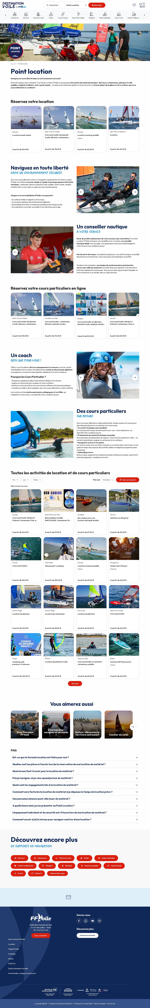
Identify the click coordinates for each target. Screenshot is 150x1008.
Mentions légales (100, 1004)
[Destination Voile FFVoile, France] (14, 5)
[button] (108, 189)
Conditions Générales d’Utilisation (60, 1004)
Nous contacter (41, 936)
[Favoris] (134, 5)
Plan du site (111, 1004)
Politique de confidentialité (83, 1004)
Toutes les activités (87, 935)
